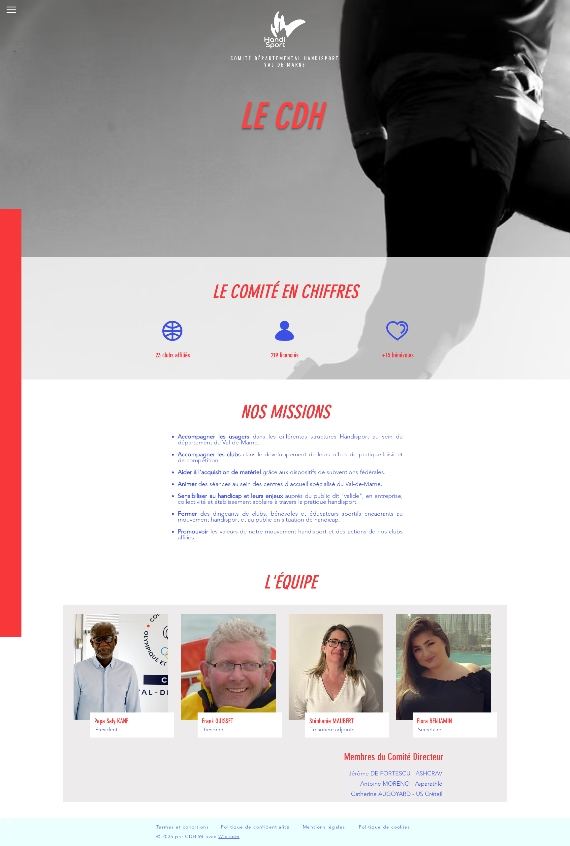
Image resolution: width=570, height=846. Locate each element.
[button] (11, 10)
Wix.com (228, 836)
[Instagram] (10, 836)
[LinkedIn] (10, 823)
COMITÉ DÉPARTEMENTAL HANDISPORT (285, 58)
